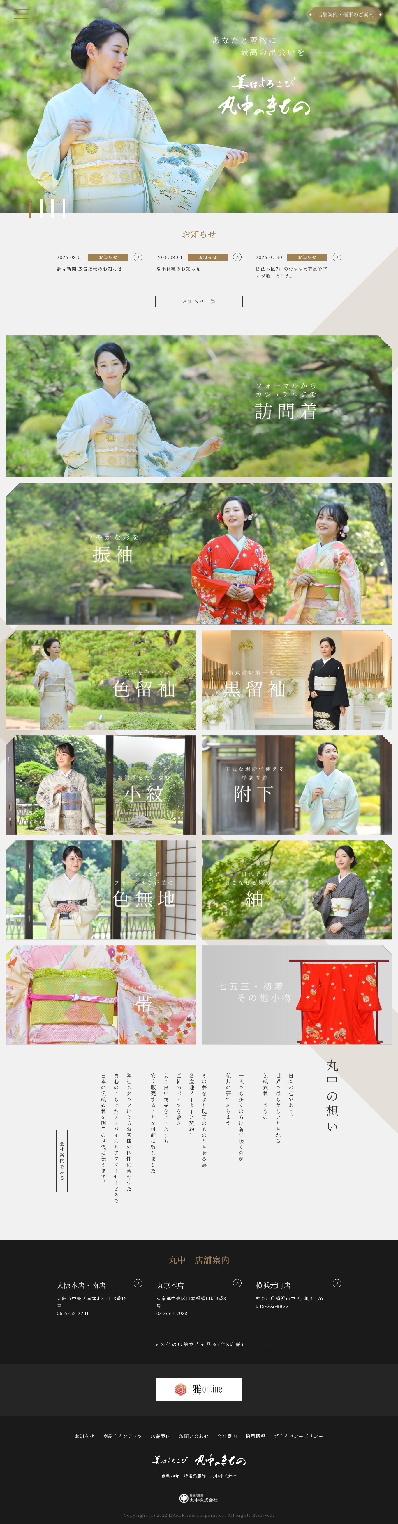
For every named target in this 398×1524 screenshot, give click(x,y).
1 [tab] (30, 208)
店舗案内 (161, 1436)
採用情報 (255, 1436)
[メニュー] (21, 14)
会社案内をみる (62, 1161)
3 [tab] (52, 208)
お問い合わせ (194, 1436)
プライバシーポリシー (298, 1436)
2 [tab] (41, 208)
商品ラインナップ (123, 1436)
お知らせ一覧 (199, 301)
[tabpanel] (199, 106)
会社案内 (227, 1436)
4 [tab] (64, 208)
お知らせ (85, 1436)
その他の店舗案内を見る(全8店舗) (200, 1344)
